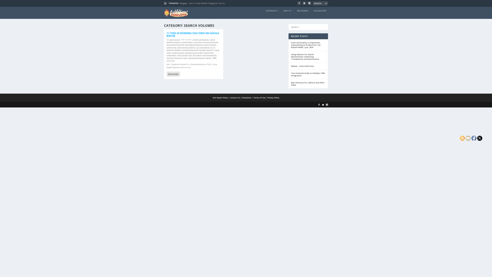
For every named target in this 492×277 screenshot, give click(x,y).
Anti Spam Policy (220, 97)
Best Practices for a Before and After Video (307, 83)
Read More (173, 74)
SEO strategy (197, 55)
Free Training (302, 11)
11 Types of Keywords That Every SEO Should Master (193, 34)
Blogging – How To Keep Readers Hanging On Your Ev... (203, 3)
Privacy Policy (273, 97)
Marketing (178, 50)
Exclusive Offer (320, 11)
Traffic (185, 58)
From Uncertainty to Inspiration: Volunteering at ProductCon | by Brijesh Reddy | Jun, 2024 (306, 44)
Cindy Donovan (174, 40)
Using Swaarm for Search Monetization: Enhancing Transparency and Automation (305, 56)
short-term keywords (174, 58)
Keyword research (209, 45)
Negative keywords (206, 50)
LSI (211, 47)
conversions (198, 42)
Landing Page (171, 47)
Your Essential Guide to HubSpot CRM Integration (308, 74)
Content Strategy (187, 42)
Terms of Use (259, 97)
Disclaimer (246, 97)
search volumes (182, 55)
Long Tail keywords (203, 47)
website (208, 58)
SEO (190, 55)
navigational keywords (190, 50)
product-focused (178, 53)
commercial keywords (200, 40)
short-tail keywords (209, 55)
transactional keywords (196, 58)
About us (287, 11)
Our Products (272, 11)
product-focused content (194, 53)
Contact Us (235, 97)
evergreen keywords (210, 42)
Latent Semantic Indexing (186, 47)
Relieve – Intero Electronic (302, 66)
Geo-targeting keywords (175, 45)
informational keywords (193, 45)
